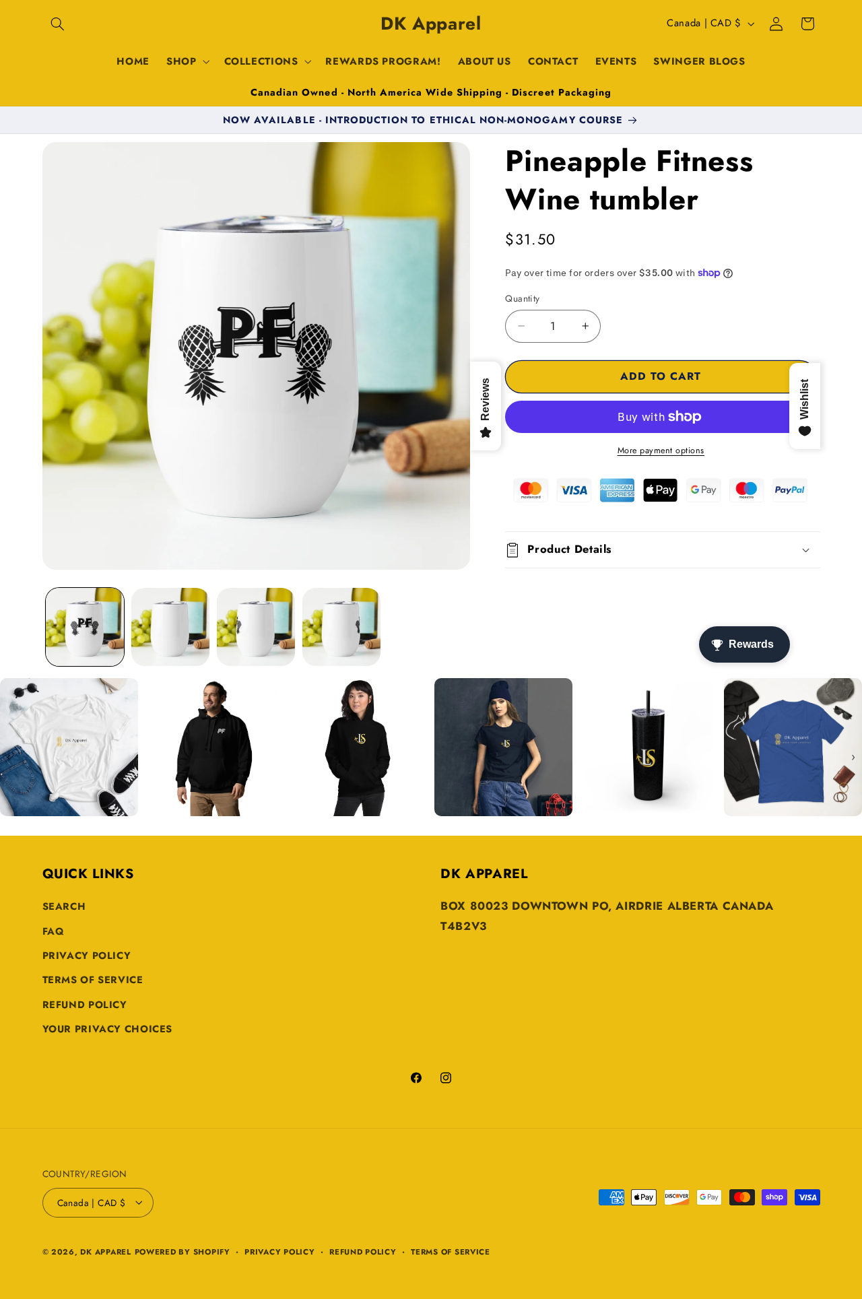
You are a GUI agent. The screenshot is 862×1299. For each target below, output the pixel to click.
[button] (57, 23)
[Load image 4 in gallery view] (341, 627)
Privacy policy (279, 1251)
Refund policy (363, 1251)
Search (64, 907)
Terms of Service (92, 980)
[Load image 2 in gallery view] (170, 627)
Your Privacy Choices (107, 1029)
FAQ (53, 931)
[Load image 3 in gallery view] (256, 627)
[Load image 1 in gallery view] (85, 627)
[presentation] (9, 757)
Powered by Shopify (182, 1251)
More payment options (661, 450)
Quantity (522, 298)
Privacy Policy (86, 955)
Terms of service (450, 1251)
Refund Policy (84, 1004)
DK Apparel (105, 1251)
